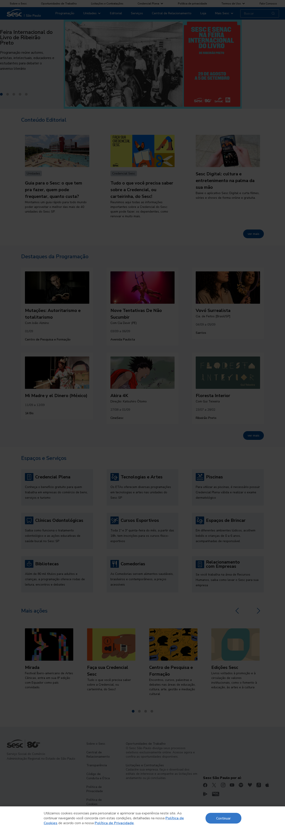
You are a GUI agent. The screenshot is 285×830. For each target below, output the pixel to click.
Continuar (223, 818)
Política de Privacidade (114, 823)
